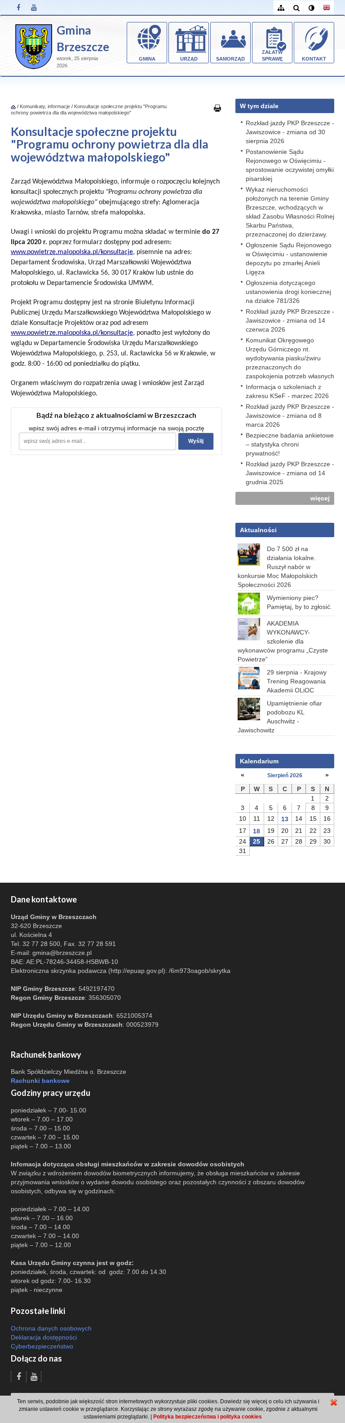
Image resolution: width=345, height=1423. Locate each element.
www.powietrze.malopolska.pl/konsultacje (72, 252)
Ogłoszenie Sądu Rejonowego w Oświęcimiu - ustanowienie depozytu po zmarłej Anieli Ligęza (289, 258)
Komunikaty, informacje (45, 106)
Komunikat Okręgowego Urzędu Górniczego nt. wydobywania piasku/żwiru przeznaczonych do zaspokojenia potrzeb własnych (290, 358)
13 (284, 819)
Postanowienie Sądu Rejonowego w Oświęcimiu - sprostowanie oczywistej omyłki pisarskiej (290, 165)
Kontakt (314, 58)
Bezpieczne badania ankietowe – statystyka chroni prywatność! (290, 444)
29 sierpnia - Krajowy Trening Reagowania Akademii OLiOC (297, 681)
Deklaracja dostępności (44, 1337)
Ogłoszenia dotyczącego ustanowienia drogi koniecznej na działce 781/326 (288, 291)
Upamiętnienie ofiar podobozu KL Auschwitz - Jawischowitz (280, 717)
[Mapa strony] (280, 7)
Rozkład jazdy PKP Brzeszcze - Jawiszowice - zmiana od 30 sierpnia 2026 (290, 131)
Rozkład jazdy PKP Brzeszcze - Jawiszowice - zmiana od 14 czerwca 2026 (290, 320)
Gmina (147, 58)
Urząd (189, 58)
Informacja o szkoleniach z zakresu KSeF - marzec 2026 (287, 391)
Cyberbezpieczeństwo (42, 1346)
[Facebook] (18, 7)
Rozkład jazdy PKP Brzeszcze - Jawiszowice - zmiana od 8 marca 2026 (290, 415)
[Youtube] (33, 7)
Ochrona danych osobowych (51, 1328)
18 (256, 831)
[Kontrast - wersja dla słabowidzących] (311, 7)
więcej (320, 498)
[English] (326, 7)
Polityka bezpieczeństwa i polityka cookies (207, 1417)
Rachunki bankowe (40, 1080)
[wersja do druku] (217, 107)
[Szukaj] (296, 7)
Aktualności (258, 530)
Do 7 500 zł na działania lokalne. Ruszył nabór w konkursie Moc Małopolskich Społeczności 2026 (278, 566)
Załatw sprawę (272, 55)
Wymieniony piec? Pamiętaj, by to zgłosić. (299, 602)
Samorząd (230, 58)
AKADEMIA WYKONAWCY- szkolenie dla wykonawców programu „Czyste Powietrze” (283, 641)
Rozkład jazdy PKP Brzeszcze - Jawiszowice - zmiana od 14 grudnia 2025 (290, 473)
